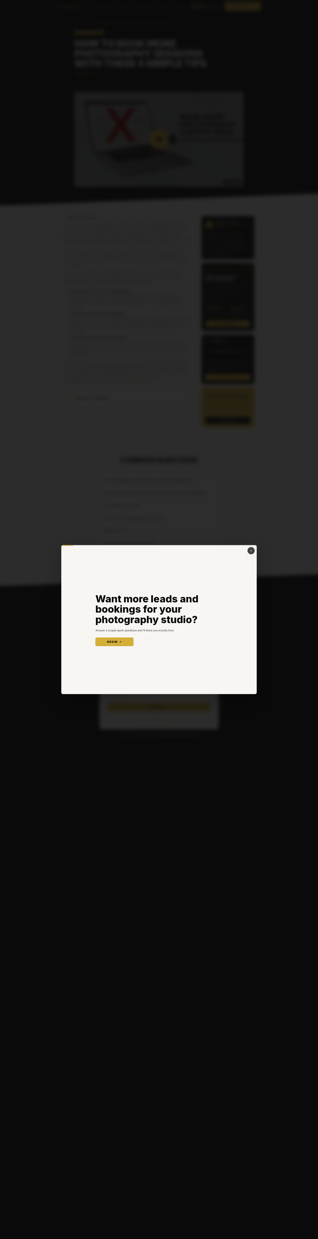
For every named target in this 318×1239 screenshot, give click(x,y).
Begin (112, 641)
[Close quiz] (251, 550)
